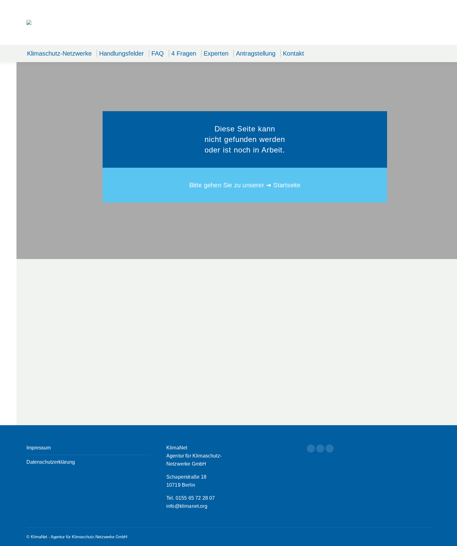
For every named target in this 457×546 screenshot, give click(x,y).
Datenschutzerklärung (50, 462)
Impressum (38, 447)
